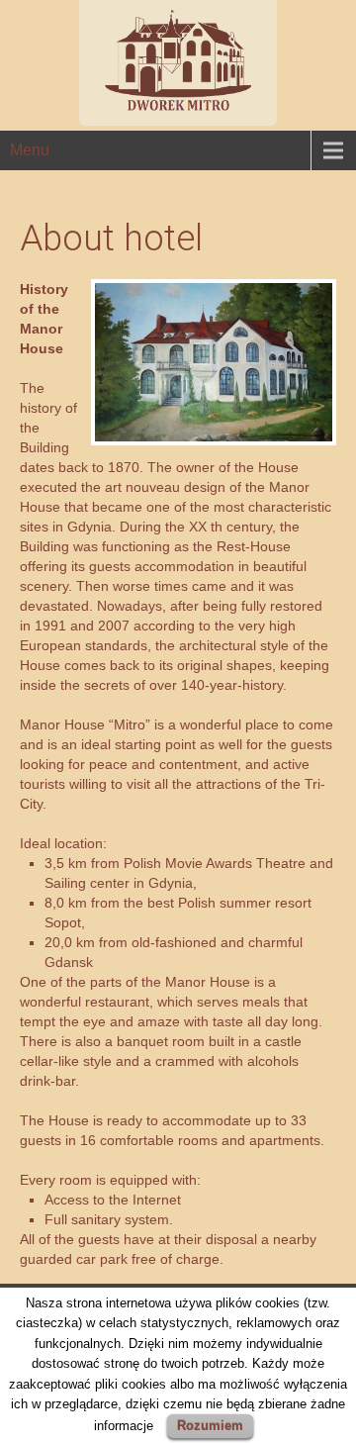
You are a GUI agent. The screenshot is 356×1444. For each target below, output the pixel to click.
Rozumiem (210, 1425)
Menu (29, 150)
